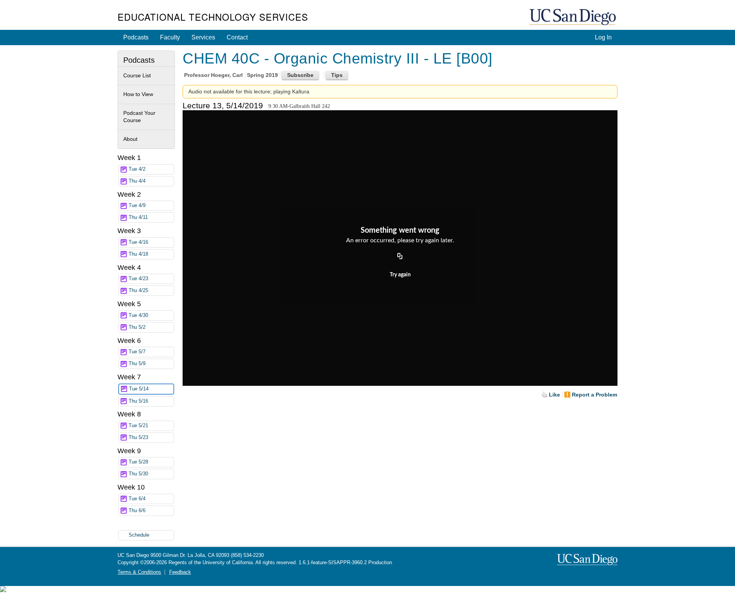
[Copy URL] (400, 257)
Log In (603, 37)
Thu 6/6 (137, 510)
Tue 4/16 (138, 242)
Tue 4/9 (137, 205)
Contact (237, 37)
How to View (138, 94)
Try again (400, 274)
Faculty (170, 37)
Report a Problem (594, 395)
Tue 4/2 (137, 169)
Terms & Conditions (139, 572)
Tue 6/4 (137, 498)
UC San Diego (573, 17)
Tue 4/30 (138, 315)
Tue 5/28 (138, 462)
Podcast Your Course (139, 117)
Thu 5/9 (137, 363)
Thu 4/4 (137, 181)
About (130, 139)
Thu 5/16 (138, 401)
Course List (137, 75)
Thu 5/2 (137, 327)
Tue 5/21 (138, 425)
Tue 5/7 (137, 351)
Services (203, 37)
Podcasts (136, 37)
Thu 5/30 (138, 474)
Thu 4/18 (138, 254)
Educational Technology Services (213, 16)
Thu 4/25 (138, 290)
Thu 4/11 (138, 217)
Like (554, 395)
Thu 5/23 (138, 437)
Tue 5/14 (139, 389)
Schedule (139, 535)
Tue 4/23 (138, 278)
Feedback (180, 572)
